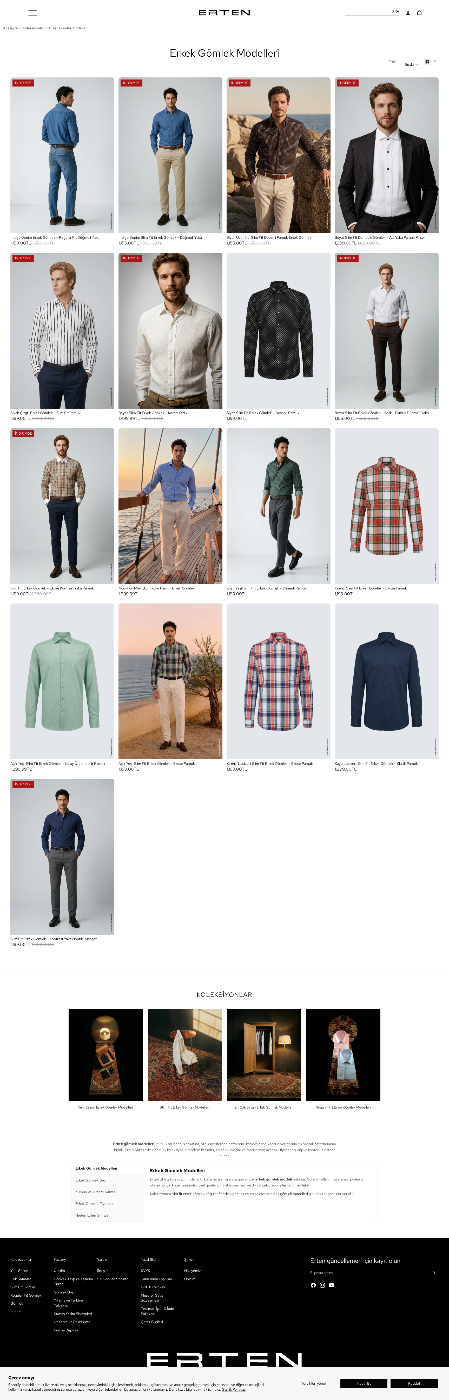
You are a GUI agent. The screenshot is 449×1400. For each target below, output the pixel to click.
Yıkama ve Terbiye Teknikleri (68, 1303)
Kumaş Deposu (66, 1330)
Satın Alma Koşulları (156, 1278)
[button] (411, 64)
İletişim (103, 1270)
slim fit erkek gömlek (188, 1193)
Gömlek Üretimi (66, 1292)
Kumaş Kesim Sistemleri (73, 1313)
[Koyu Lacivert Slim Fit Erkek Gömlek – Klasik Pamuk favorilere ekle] (430, 610)
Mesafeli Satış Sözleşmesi (152, 1298)
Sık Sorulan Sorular (112, 1278)
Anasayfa (10, 28)
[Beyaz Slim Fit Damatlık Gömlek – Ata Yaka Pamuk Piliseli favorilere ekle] (430, 84)
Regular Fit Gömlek (26, 1295)
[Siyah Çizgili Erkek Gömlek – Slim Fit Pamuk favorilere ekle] (105, 260)
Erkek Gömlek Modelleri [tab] (96, 1168)
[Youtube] (331, 1285)
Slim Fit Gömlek (23, 1287)
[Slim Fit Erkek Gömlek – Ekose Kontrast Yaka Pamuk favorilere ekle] (105, 435)
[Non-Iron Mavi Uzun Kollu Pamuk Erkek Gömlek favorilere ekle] (213, 435)
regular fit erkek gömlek (225, 1193)
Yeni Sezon (19, 1270)
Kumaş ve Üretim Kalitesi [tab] (95, 1192)
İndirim (16, 1311)
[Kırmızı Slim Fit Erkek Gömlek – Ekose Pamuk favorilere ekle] (430, 435)
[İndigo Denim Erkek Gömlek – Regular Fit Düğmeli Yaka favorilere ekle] (105, 84)
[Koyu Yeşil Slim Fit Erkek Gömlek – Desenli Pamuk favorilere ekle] (321, 435)
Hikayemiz (192, 1270)
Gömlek (16, 1303)
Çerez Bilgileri (152, 1321)
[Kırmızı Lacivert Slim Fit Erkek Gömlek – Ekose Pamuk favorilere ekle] (321, 610)
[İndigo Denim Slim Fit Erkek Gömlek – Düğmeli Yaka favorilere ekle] (213, 84)
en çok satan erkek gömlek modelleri (279, 1193)
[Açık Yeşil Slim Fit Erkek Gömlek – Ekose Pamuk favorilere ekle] (213, 610)
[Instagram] (322, 1285)
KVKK (145, 1270)
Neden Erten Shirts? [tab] (92, 1215)
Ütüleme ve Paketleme (72, 1321)
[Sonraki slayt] (106, 155)
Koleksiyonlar (33, 28)
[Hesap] (408, 12)
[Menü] (33, 13)
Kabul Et (364, 1383)
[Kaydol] (433, 1273)
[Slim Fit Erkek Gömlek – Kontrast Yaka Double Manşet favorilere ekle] (105, 786)
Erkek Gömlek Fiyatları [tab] (94, 1204)
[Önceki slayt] (18, 155)
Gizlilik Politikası (234, 1389)
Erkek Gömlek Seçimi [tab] (92, 1180)
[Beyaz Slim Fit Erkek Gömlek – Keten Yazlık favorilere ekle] (213, 260)
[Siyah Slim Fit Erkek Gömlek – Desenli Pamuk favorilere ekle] (321, 260)
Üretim (59, 1270)
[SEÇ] (106, 225)
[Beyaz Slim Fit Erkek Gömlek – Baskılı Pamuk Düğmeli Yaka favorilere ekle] (430, 260)
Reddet (414, 1383)
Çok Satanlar (20, 1278)
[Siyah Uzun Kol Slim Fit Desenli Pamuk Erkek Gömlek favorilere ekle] (321, 84)
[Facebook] (313, 1285)
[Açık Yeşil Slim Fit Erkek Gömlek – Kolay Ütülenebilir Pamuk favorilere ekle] (105, 610)
